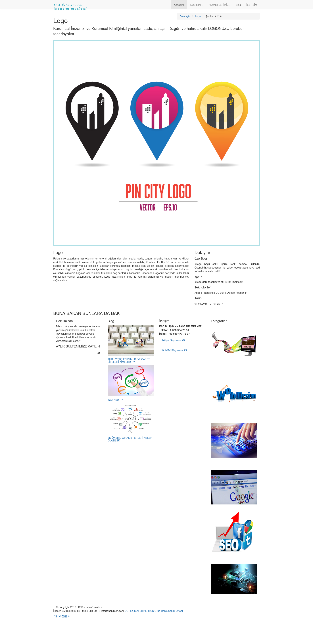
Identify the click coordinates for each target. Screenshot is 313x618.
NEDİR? (115, 399)
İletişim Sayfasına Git (173, 340)
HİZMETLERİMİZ (219, 5)
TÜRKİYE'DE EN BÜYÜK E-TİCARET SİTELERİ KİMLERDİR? (129, 360)
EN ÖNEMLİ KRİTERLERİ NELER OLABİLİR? (130, 439)
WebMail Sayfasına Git (174, 350)
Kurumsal (196, 5)
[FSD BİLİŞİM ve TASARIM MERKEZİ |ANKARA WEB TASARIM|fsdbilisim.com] (70, 4)
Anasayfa (179, 5)
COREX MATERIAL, (136, 611)
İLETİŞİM (251, 5)
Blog (238, 5)
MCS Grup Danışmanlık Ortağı (165, 611)
